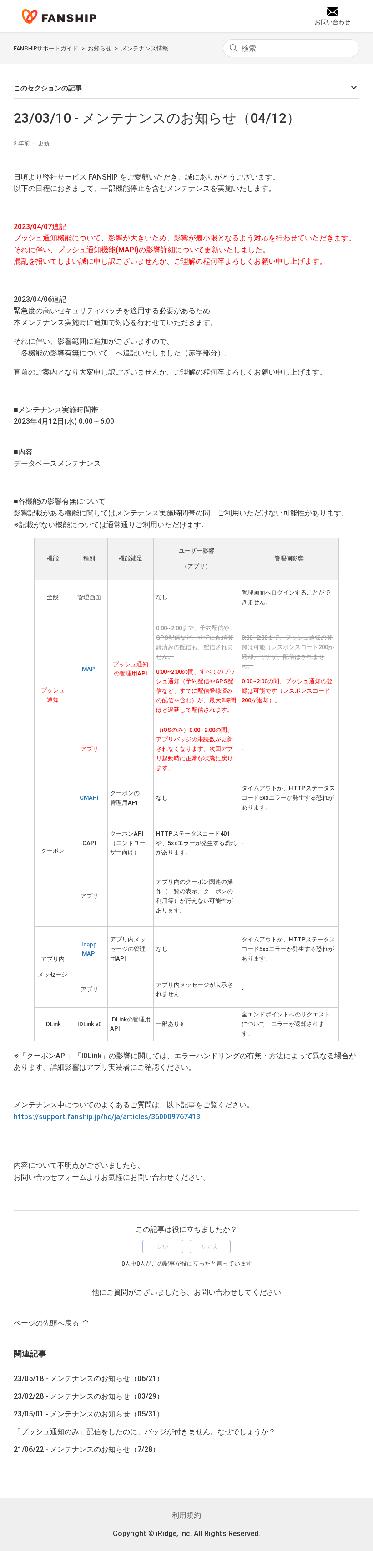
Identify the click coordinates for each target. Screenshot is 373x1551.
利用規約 (186, 1515)
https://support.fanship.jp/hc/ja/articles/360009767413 (107, 1116)
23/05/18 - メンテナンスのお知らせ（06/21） (89, 1378)
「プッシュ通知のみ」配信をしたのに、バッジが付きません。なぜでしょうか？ (145, 1431)
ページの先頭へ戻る (47, 1323)
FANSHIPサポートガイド (46, 48)
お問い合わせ (215, 1292)
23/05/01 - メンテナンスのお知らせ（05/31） (89, 1414)
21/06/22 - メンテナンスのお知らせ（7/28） (87, 1449)
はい (162, 1246)
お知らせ (99, 48)
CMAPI (89, 797)
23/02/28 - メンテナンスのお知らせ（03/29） (89, 1396)
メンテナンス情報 (144, 48)
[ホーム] (59, 16)
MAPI (89, 668)
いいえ (210, 1246)
